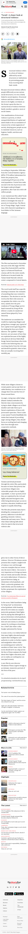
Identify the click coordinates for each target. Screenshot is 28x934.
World (4, 905)
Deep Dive (20, 899)
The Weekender (20, 906)
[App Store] (9, 893)
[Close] (1, 2)
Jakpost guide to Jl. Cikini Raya (15, 284)
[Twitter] (16, 887)
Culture (5, 911)
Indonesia (5, 899)
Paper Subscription (19, 917)
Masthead (5, 916)
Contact (4, 923)
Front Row (20, 902)
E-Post (19, 909)
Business (5, 902)
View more (23, 747)
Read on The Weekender (9, 164)
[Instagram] (10, 887)
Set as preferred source (9, 39)
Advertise (5, 926)
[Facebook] (13, 887)
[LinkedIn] (7, 887)
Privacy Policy (20, 920)
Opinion (5, 908)
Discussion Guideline (19, 924)
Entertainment (10, 12)
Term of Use (19, 927)
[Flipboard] (19, 887)
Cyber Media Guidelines (6, 920)
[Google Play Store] (19, 893)
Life (2, 12)
